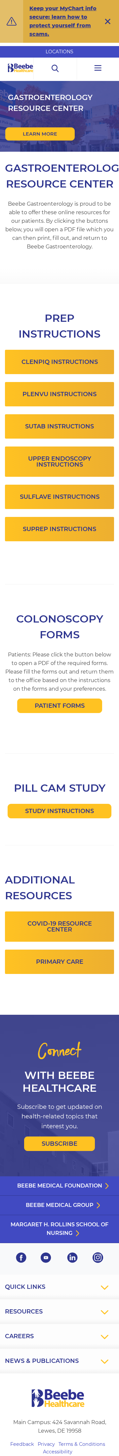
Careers (19, 1336)
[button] (108, 21)
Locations (59, 52)
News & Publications (42, 1361)
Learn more (40, 134)
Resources (24, 1311)
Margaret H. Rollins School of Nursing (59, 1228)
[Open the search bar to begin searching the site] (55, 69)
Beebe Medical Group (60, 1205)
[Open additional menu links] (98, 69)
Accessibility (57, 1452)
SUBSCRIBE (59, 1143)
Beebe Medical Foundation (59, 1186)
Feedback (22, 1444)
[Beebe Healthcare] (20, 75)
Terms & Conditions (82, 1444)
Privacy (46, 1444)
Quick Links (25, 1286)
